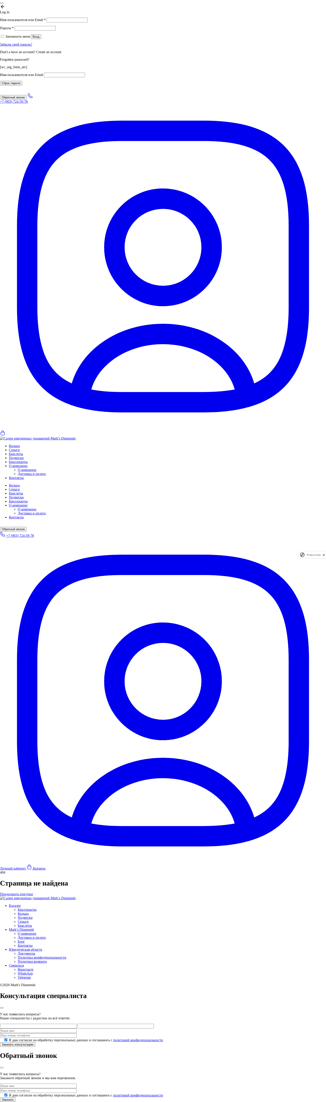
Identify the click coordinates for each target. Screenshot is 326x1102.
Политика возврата (32, 961)
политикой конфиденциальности (138, 1040)
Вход (36, 36)
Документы (26, 953)
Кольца (14, 446)
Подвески (16, 458)
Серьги (14, 450)
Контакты (16, 478)
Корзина (38, 868)
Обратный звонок (13, 97)
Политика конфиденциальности (42, 957)
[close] (324, 555)
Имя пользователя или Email (23, 20)
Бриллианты (18, 462)
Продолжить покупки (16, 894)
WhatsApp (25, 973)
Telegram (24, 977)
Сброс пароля (11, 83)
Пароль (7, 28)
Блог (21, 941)
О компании (18, 466)
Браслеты (16, 454)
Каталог (15, 905)
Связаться (16, 965)
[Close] (2, 3)
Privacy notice (313, 555)
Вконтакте (25, 969)
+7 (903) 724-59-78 (19, 535)
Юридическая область (25, 949)
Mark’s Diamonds (21, 929)
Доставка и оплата (32, 474)
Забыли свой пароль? (16, 44)
